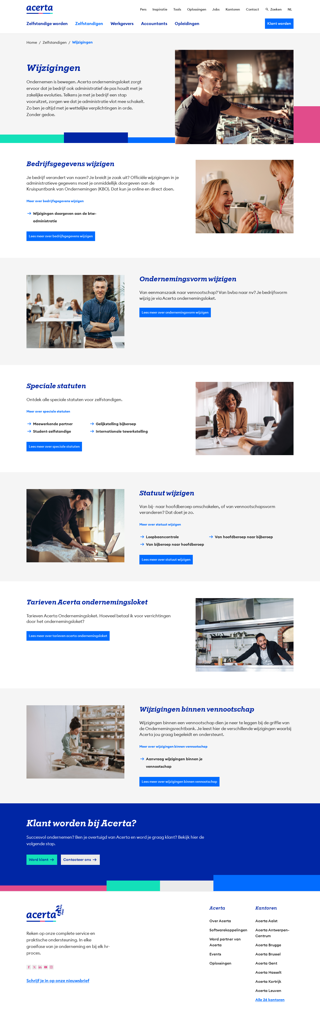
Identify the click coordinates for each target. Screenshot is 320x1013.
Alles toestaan (201, 547)
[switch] (134, 528)
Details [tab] (160, 456)
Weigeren (159, 547)
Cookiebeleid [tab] (207, 456)
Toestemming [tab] (113, 457)
